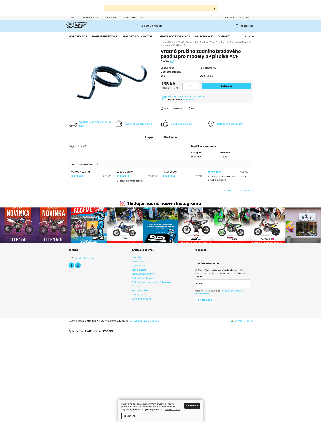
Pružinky (225, 152)
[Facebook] (71, 265)
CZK (214, 17)
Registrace (244, 17)
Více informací (172, 409)
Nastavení (129, 415)
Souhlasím (192, 405)
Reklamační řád (140, 290)
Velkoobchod (110, 17)
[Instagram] (78, 265)
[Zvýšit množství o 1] (197, 86)
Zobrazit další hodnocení (237, 190)
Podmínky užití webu (143, 278)
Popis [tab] (149, 137)
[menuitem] (78, 36)
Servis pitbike (129, 17)
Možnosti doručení (171, 71)
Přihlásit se (205, 299)
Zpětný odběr (139, 294)
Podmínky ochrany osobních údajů (151, 282)
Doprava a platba (141, 286)
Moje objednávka (141, 298)
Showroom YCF (90, 17)
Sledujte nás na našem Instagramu (164, 203)
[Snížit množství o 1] (184, 86)
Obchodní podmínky (143, 273)
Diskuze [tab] (170, 137)
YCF (172, 61)
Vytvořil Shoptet (244, 320)
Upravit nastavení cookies (144, 320)
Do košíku (226, 86)
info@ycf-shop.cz (85, 258)
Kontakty (73, 17)
